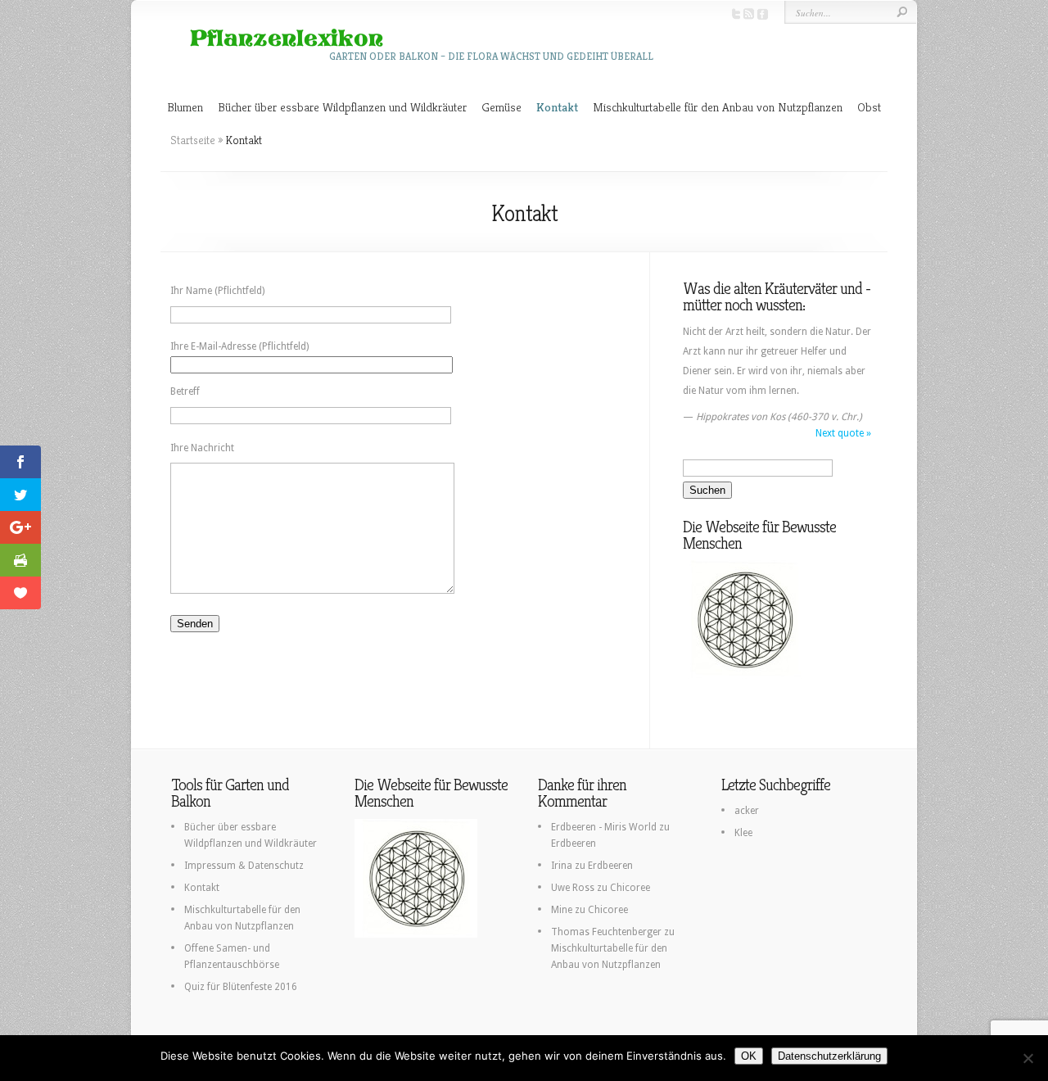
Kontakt (557, 107)
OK (749, 1056)
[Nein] (1027, 1058)
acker (746, 810)
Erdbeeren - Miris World (604, 827)
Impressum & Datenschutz (244, 865)
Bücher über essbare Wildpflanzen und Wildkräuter (342, 107)
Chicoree (630, 887)
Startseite (192, 140)
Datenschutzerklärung (829, 1056)
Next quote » (843, 433)
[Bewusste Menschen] (744, 675)
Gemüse (501, 107)
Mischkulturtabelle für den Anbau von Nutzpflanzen (717, 107)
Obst (869, 107)
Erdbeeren (573, 843)
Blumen (185, 107)
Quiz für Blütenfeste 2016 (240, 987)
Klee (743, 833)
